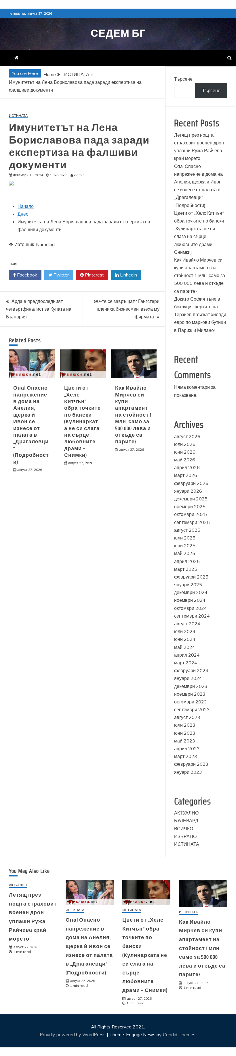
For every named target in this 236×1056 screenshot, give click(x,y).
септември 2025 (192, 522)
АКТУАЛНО (186, 813)
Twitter (60, 275)
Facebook (26, 275)
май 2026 (184, 460)
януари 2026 (188, 491)
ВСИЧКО (183, 828)
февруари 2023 (191, 764)
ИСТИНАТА (18, 116)
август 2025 (187, 530)
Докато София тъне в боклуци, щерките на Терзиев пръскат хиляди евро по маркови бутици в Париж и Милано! (200, 314)
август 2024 (187, 623)
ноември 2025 (189, 506)
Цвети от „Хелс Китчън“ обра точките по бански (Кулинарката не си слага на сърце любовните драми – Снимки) (82, 421)
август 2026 (187, 436)
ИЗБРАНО (185, 836)
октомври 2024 (190, 608)
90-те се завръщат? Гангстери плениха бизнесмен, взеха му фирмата (126, 309)
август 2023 (187, 717)
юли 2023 (184, 725)
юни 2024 (184, 639)
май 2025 (184, 553)
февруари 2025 (191, 577)
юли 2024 (184, 631)
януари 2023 (188, 772)
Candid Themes (179, 1034)
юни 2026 (184, 452)
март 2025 (185, 569)
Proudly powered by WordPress (73, 1034)
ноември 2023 (189, 694)
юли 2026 (184, 444)
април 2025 (187, 561)
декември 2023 (191, 686)
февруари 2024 (191, 670)
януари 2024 (188, 678)
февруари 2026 (191, 483)
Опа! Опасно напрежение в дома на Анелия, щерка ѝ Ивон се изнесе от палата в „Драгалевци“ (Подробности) (31, 425)
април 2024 (187, 655)
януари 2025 (188, 584)
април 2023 (187, 748)
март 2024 (185, 663)
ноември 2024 (189, 600)
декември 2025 (191, 499)
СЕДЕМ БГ (118, 33)
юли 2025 (184, 538)
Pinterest (94, 275)
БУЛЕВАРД (186, 820)
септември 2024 (192, 616)
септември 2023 (192, 709)
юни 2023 (184, 733)
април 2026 (187, 467)
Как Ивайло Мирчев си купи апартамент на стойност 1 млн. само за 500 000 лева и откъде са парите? (133, 415)
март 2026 (185, 475)
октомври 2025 (190, 514)
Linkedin (128, 275)
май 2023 (184, 741)
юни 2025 (184, 545)
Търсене (183, 79)
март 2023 (185, 756)
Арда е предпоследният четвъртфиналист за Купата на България (38, 309)
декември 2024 (191, 592)
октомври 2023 (190, 702)
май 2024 (184, 647)
